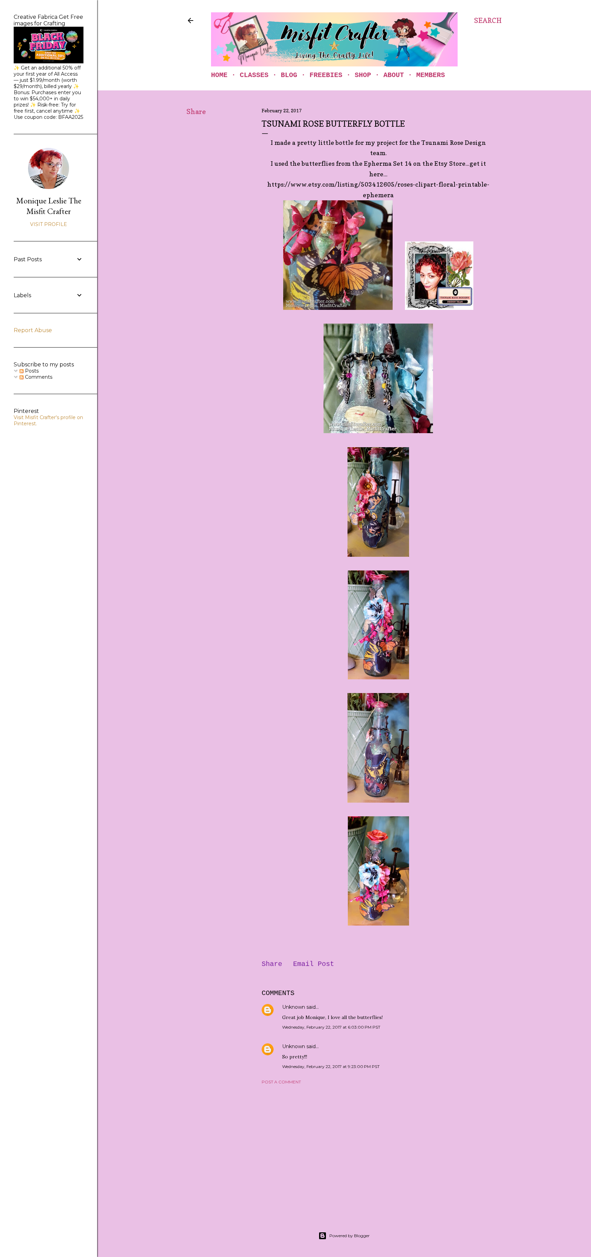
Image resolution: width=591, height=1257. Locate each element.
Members (430, 75)
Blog (289, 75)
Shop (363, 75)
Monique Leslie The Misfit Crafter (48, 205)
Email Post (313, 964)
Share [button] (196, 112)
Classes (254, 75)
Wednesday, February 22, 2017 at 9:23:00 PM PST (331, 1066)
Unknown (293, 1007)
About (393, 75)
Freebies (326, 75)
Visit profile (48, 224)
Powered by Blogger (349, 1235)
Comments (38, 377)
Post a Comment (281, 1081)
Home (219, 75)
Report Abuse (33, 330)
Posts (31, 371)
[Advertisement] (378, 1149)
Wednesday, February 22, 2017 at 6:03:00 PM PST (331, 1027)
